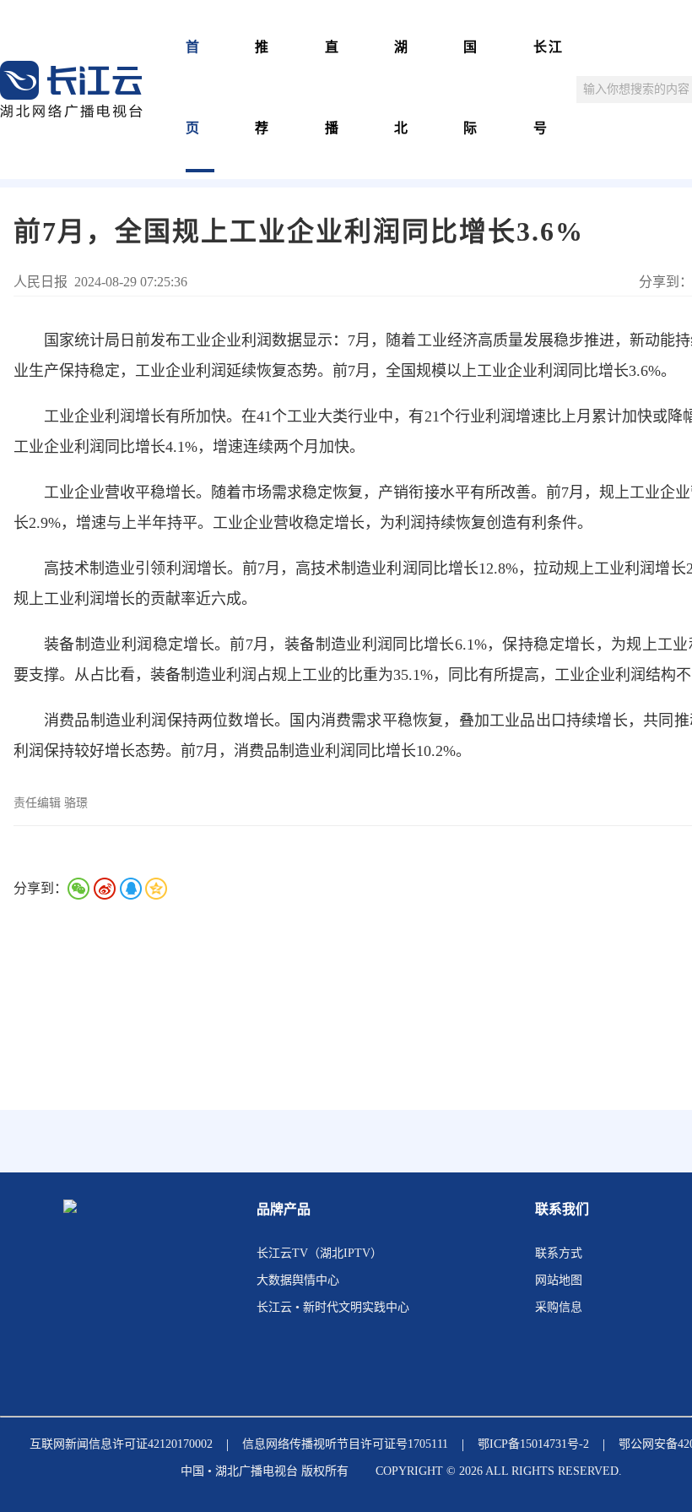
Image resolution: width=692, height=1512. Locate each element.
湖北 (401, 87)
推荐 (262, 87)
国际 (470, 87)
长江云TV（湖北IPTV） (319, 1253)
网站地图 (558, 1280)
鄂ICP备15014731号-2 (533, 1444)
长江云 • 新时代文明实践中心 (333, 1307)
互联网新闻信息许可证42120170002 (121, 1444)
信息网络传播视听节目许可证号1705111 (345, 1444)
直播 (332, 87)
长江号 (548, 87)
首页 (193, 87)
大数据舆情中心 (298, 1280)
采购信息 (558, 1307)
